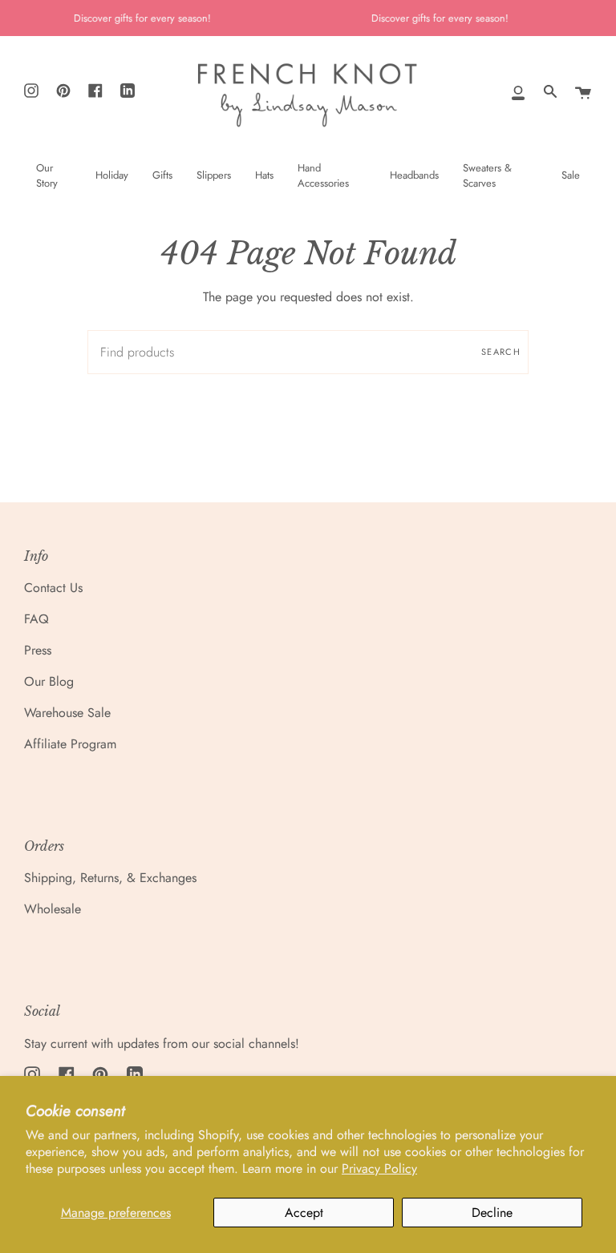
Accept (304, 1212)
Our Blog (49, 681)
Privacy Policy (379, 1168)
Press (37, 650)
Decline (492, 1212)
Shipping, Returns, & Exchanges (110, 877)
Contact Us (53, 587)
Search (501, 351)
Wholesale (52, 909)
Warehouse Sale (67, 712)
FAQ (36, 619)
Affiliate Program (70, 744)
